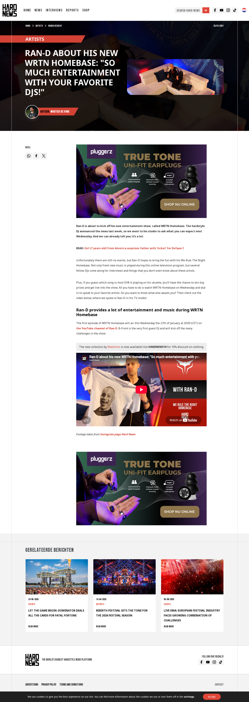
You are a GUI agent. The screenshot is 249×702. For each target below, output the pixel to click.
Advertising (31, 684)
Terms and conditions (71, 684)
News (38, 10)
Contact (219, 684)
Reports (72, 10)
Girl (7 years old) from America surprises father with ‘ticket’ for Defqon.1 (134, 248)
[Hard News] (10, 10)
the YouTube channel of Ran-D (96, 328)
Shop (86, 10)
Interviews (54, 10)
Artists (39, 26)
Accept (212, 696)
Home (27, 10)
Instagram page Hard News (118, 434)
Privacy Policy (48, 684)
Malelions (114, 347)
